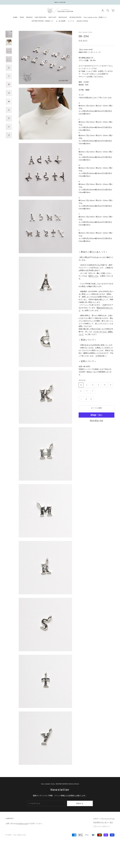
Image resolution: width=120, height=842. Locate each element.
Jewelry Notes (82, 21)
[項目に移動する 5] (9, 67)
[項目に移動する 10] (9, 110)
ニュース (71, 21)
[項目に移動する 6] (9, 76)
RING (22, 17)
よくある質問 (61, 21)
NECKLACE (63, 17)
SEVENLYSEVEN (75, 17)
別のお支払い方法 (96, 420)
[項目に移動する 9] (9, 101)
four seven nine (85, 32)
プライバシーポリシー (101, 826)
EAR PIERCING (40, 17)
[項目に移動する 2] (9, 42)
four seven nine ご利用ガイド (95, 17)
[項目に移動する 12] (9, 126)
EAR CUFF (52, 17)
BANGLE (29, 17)
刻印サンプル (93, 276)
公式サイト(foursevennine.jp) (103, 819)
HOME (15, 17)
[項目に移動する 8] (9, 93)
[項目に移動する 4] (9, 59)
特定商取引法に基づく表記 (103, 822)
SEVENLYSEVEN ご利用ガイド (43, 21)
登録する (79, 803)
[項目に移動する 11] (9, 118)
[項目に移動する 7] (9, 84)
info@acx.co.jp (22, 823)
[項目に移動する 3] (9, 50)
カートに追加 (96, 408)
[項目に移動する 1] (9, 34)
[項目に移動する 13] (9, 135)
